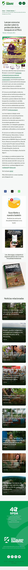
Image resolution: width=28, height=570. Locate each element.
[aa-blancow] (14, 537)
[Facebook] (5, 191)
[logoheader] (7, 2)
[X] (12, 191)
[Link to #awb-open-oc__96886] (20, 3)
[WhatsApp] (19, 191)
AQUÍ (11, 171)
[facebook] (8, 556)
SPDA (12, 561)
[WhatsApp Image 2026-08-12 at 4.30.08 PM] (14, 263)
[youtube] (19, 556)
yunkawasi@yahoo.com (9, 167)
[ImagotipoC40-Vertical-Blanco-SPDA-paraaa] (14, 507)
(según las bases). (13, 110)
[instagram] (15, 556)
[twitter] (12, 556)
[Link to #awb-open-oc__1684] (23, 3)
